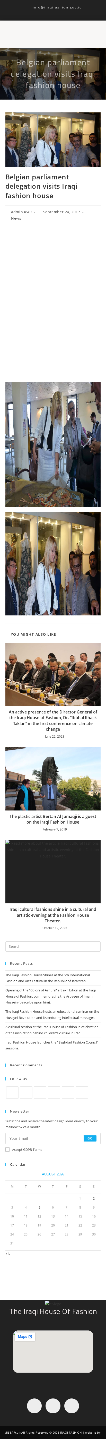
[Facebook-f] (34, 1405)
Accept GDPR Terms (27, 1149)
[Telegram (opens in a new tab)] (65, 11)
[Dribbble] (68, 1092)
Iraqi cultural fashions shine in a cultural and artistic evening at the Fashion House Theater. (53, 915)
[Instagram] (40, 1092)
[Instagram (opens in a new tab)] (54, 11)
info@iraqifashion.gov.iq (53, 7)
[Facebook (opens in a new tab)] (48, 11)
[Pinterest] (54, 1092)
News (16, 218)
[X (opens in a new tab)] (42, 11)
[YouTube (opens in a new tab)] (60, 11)
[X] (12, 1092)
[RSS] (82, 1092)
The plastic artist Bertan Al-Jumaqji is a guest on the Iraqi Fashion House (53, 819)
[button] (48, 31)
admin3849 (21, 211)
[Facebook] (26, 1092)
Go (90, 1138)
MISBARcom (12, 1432)
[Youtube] (71, 1405)
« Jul (8, 1253)
